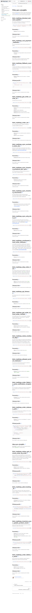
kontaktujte (17, 13)
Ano (20, 593)
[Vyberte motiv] (27, 1)
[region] (21, 25)
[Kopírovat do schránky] (30, 25)
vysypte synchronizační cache (21, 150)
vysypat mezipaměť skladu (22, 249)
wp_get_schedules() (17, 206)
